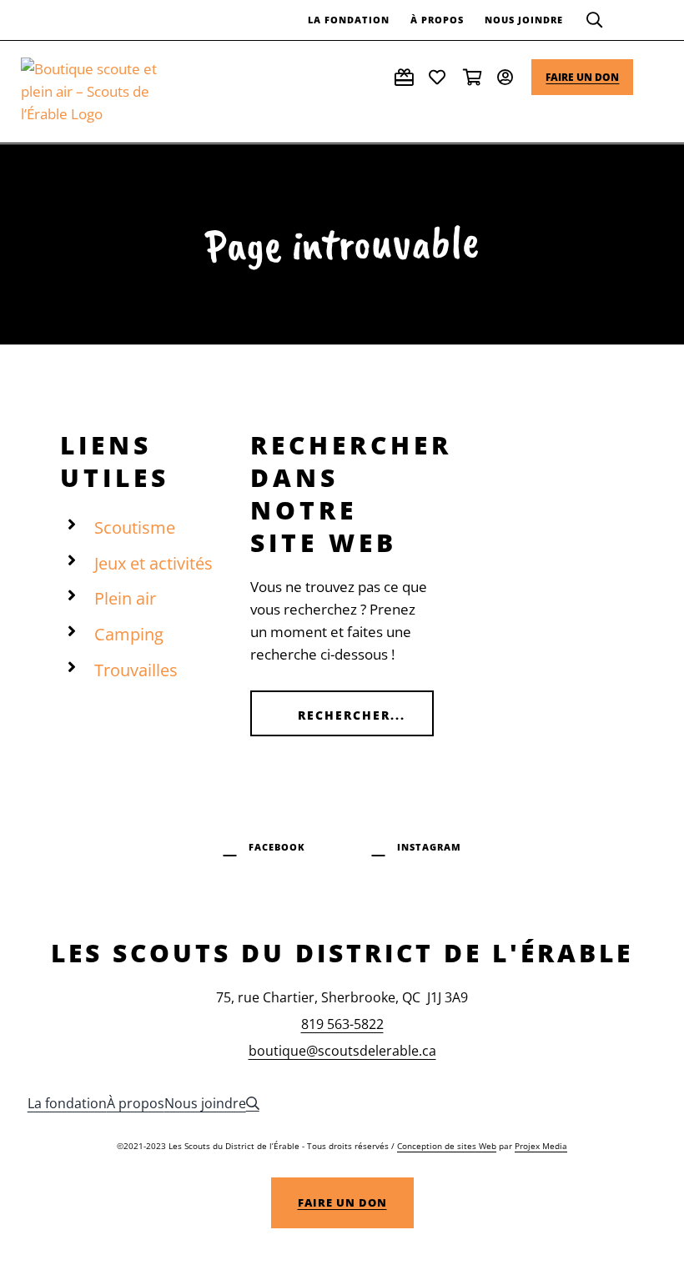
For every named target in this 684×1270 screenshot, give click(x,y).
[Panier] (474, 77)
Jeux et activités (153, 563)
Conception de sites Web (446, 1146)
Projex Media (541, 1146)
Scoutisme (134, 527)
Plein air (125, 598)
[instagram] (416, 844)
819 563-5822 (342, 1024)
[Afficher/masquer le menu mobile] (656, 68)
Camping (128, 634)
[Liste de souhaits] (439, 77)
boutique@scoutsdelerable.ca (342, 1051)
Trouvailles (136, 670)
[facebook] (264, 844)
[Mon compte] (508, 77)
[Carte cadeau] (405, 77)
